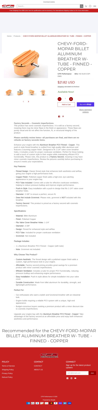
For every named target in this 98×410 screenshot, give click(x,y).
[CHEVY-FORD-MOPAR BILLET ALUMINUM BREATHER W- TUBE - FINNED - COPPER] (8, 92)
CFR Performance (64, 74)
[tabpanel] (49, 221)
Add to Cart (66, 104)
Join (92, 373)
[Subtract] (59, 99)
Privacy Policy (7, 373)
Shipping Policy (8, 370)
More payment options (85, 111)
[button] (86, 6)
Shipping (61, 86)
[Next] (28, 101)
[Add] (71, 99)
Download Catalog (49, 2)
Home (9, 36)
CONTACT (38, 366)
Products (17, 36)
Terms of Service (8, 366)
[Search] (81, 6)
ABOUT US (38, 370)
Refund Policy (7, 377)
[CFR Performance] (8, 6)
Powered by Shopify (49, 400)
